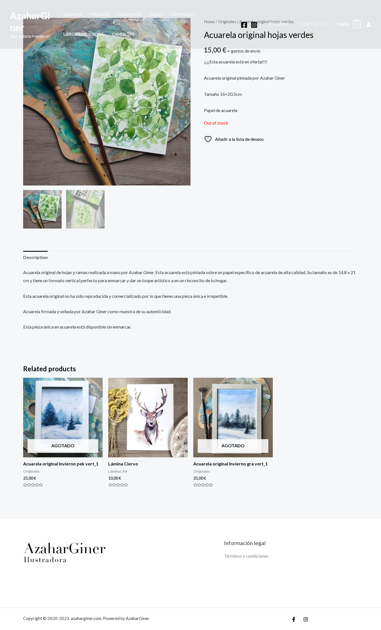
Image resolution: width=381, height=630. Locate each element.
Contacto (312, 24)
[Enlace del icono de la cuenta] (368, 24)
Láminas (72, 14)
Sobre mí (278, 24)
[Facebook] (244, 25)
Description (35, 257)
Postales (99, 14)
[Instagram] (254, 25)
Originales (183, 14)
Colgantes (129, 14)
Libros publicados (83, 34)
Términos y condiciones (246, 555)
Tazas (156, 14)
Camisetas (123, 34)
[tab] (35, 257)
